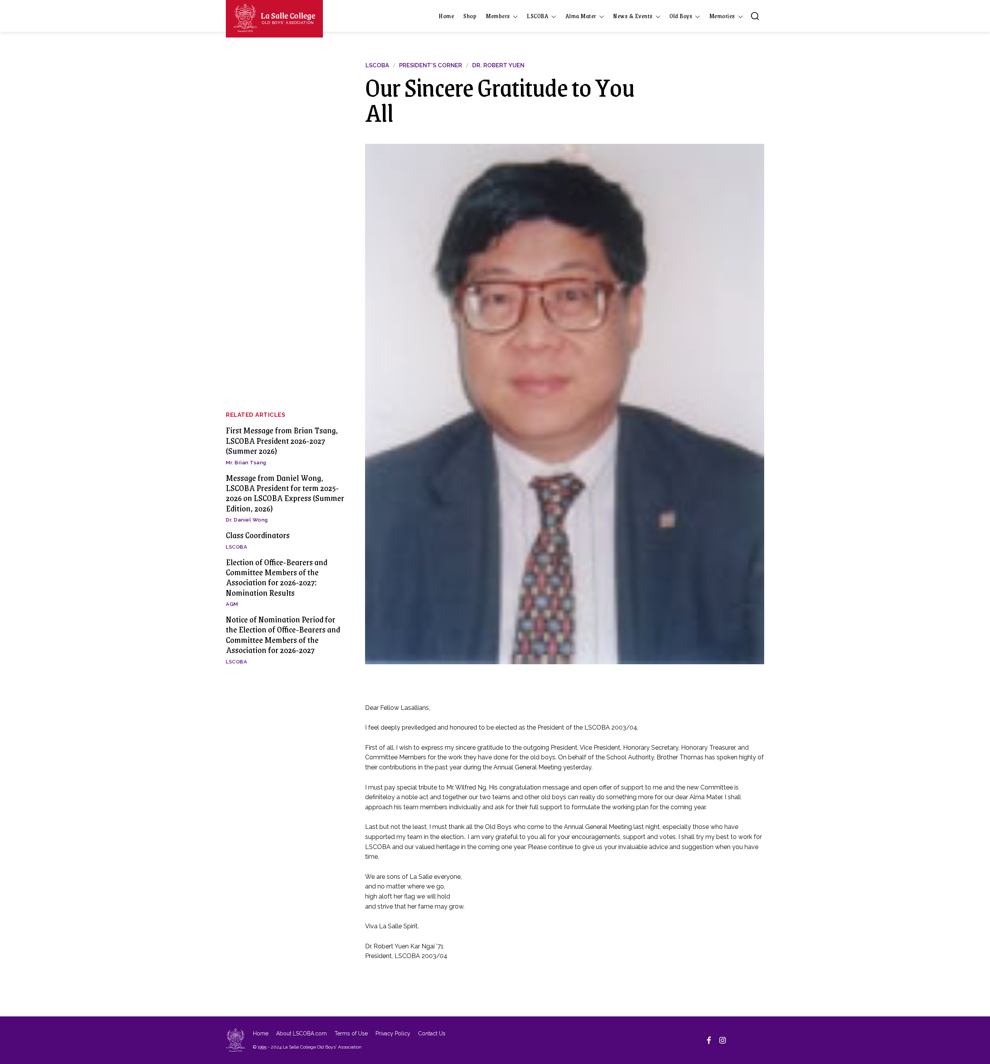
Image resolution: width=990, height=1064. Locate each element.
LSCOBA (236, 546)
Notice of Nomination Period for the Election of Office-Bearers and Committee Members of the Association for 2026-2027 (283, 634)
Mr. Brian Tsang (246, 462)
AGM (232, 604)
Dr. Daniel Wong (247, 519)
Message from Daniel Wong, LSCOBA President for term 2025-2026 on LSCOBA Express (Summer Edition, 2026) (285, 493)
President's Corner (430, 65)
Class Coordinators (258, 535)
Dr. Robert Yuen (498, 65)
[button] (755, 16)
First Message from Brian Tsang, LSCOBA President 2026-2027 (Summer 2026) (282, 440)
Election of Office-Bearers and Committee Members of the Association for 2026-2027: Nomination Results (276, 577)
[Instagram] (723, 1040)
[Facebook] (709, 1040)
